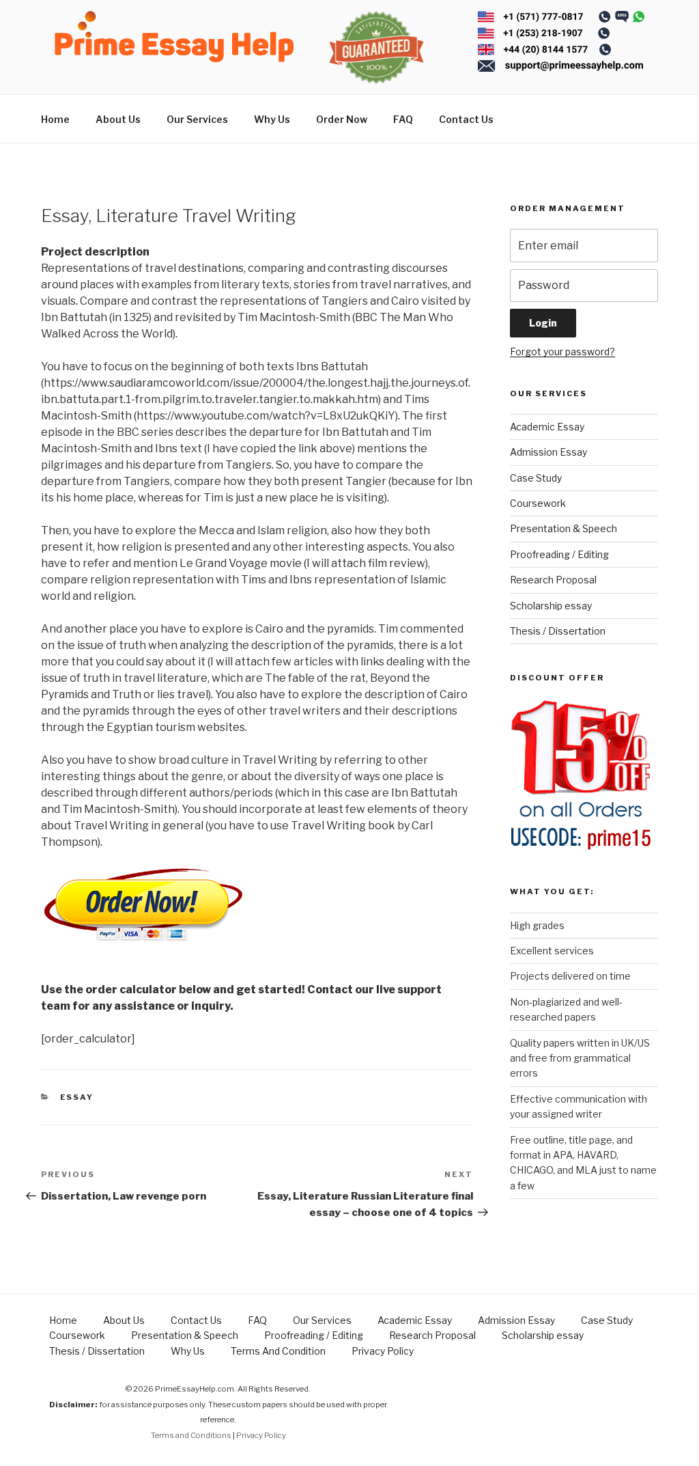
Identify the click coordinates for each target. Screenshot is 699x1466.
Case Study (536, 478)
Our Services (197, 119)
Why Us (272, 119)
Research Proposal (553, 579)
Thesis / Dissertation (557, 631)
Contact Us (466, 119)
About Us (118, 119)
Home (55, 119)
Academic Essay (547, 426)
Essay (77, 1097)
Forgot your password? (562, 351)
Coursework (538, 503)
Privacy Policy (383, 1351)
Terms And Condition (278, 1351)
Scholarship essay (551, 605)
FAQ (403, 119)
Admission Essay (548, 452)
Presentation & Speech (563, 528)
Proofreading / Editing (559, 554)
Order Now (341, 119)
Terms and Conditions (191, 1435)
